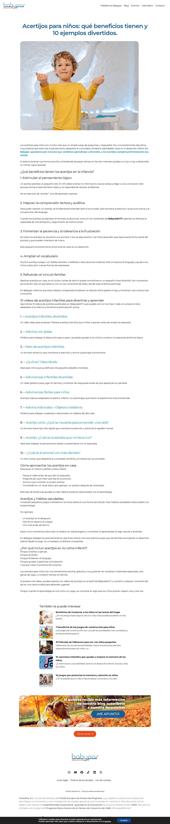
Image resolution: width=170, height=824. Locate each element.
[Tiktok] (88, 772)
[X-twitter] (101, 772)
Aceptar (124, 820)
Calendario (147, 5)
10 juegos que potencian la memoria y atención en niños (87, 675)
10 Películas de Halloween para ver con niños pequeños (86, 642)
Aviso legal (62, 780)
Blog (126, 5)
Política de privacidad (81, 780)
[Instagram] (69, 772)
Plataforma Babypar (111, 5)
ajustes (107, 821)
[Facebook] (81, 772)
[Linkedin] (94, 772)
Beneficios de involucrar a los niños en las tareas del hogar (88, 612)
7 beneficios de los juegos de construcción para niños (85, 627)
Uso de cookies (103, 780)
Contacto (160, 5)
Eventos (135, 5)
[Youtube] (75, 772)
